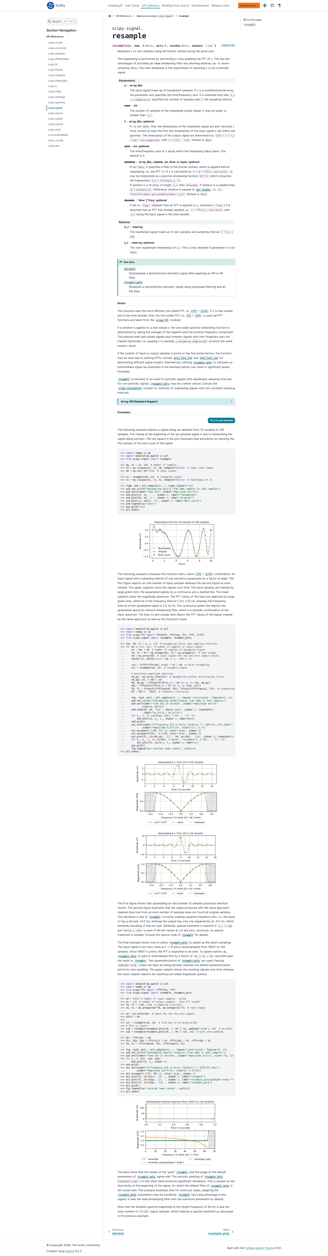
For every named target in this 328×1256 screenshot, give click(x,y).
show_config (55, 140)
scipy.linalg (54, 91)
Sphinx (69, 1251)
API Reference (124, 16)
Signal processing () (155, 16)
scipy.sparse (55, 113)
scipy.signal (55, 107)
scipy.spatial (55, 118)
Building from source (175, 5)
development (248, 5)
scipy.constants (57, 48)
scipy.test (53, 145)
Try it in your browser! (221, 420)
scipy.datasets (56, 53)
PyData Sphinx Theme (259, 1248)
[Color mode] (265, 5)
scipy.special (55, 124)
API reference (150, 5)
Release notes (221, 5)
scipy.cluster (55, 42)
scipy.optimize (56, 102)
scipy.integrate (56, 75)
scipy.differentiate (58, 58)
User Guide (132, 5)
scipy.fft (53, 64)
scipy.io (52, 86)
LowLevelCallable (58, 134)
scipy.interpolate (57, 80)
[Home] (109, 16)
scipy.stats (54, 129)
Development (200, 5)
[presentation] (169, 947)
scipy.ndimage (56, 96)
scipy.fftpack (55, 69)
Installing (113, 5)
